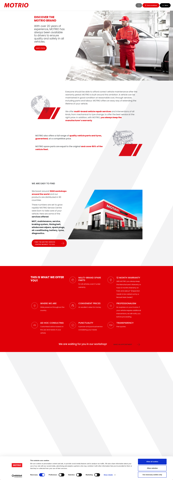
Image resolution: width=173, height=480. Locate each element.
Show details (108, 475)
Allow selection (152, 468)
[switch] (61, 474)
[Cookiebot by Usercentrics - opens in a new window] (17, 476)
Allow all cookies (152, 461)
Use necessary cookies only (152, 475)
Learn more (40, 48)
